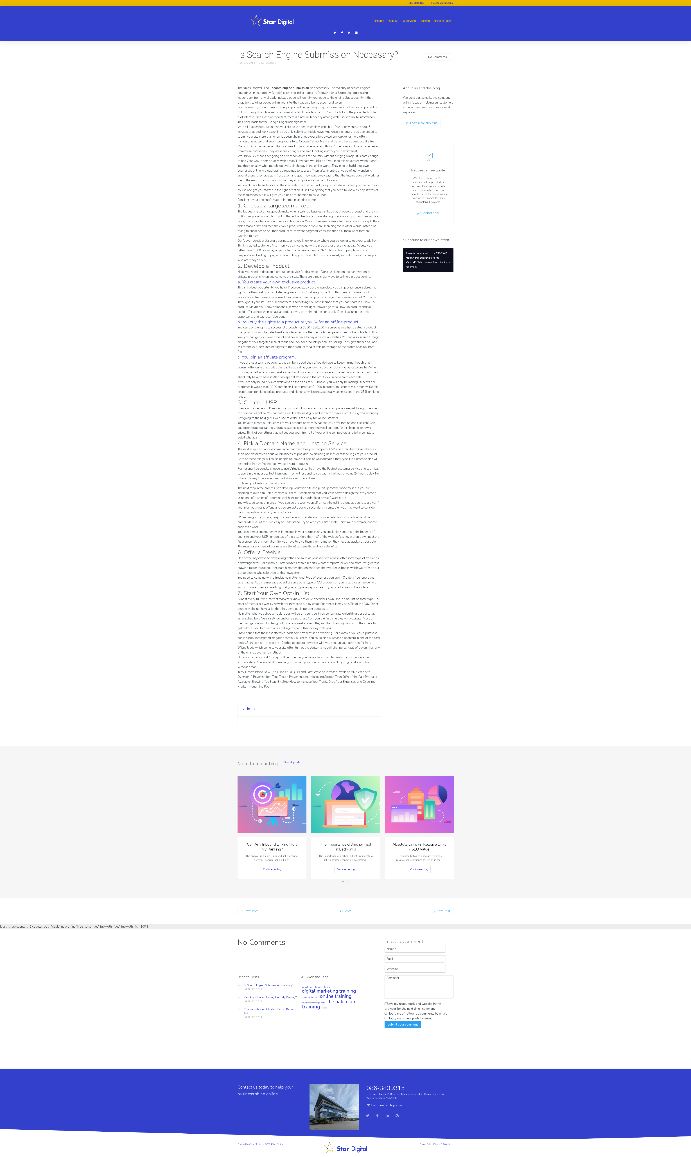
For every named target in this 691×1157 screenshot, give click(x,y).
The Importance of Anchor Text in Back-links (345, 847)
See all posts (292, 762)
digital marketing (322, 987)
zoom (324, 1008)
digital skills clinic (310, 997)
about (394, 21)
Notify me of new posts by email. (410, 1018)
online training (336, 996)
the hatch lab (341, 1001)
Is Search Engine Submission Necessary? (268, 985)
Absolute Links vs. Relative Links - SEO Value (419, 847)
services (411, 21)
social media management (313, 1003)
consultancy (307, 987)
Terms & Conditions (443, 1144)
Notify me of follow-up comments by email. (417, 1013)
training (425, 21)
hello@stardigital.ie (442, 3)
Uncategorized (267, 62)
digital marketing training (329, 991)
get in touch (444, 21)
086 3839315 (416, 3)
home (380, 21)
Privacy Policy (426, 1144)
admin (249, 709)
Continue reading (272, 869)
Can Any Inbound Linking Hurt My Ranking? (272, 847)
